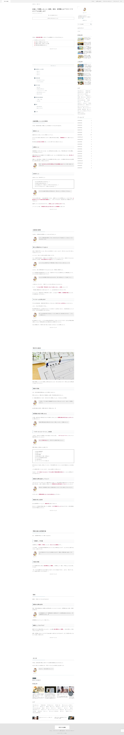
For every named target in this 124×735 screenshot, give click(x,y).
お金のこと (38, 74)
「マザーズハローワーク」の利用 (42, 90)
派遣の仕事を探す (39, 106)
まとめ (37, 111)
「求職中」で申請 (39, 99)
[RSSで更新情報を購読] (86, 20)
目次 (52, 65)
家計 (39, 680)
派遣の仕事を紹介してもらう (41, 92)
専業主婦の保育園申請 (39, 97)
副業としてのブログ (40, 108)
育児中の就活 (38, 85)
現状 (36, 104)
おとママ (84, 12)
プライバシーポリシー (70, 730)
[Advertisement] (53, 27)
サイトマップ (56, 730)
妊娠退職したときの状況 (40, 69)
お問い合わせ (62, 730)
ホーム (51, 730)
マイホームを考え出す (40, 81)
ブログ (35, 678)
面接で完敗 (38, 87)
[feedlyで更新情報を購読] (84, 20)
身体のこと (38, 71)
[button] (91, 24)
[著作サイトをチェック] (83, 20)
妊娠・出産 (35, 680)
